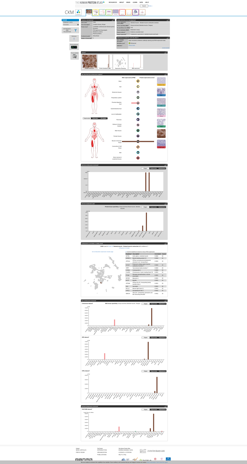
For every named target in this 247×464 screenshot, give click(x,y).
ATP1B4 (128, 283)
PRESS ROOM (80, 452)
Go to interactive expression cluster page (102, 251)
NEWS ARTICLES (81, 450)
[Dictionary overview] (74, 39)
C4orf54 (128, 272)
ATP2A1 (128, 261)
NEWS (128, 2)
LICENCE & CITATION (125, 452)
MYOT (127, 280)
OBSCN (128, 293)
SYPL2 (127, 290)
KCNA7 (128, 265)
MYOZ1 (128, 278)
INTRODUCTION (102, 450)
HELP (147, 2)
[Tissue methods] (74, 56)
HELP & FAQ (122, 454)
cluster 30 (110, 246)
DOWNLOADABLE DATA (126, 450)
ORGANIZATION (102, 452)
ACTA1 (127, 256)
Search (144, 6)
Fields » (150, 6)
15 (126, 251)
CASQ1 (128, 270)
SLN (127, 286)
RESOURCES (113, 2)
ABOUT (121, 2)
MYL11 (127, 288)
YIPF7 (127, 268)
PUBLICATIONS (102, 454)
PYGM (127, 275)
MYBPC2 (128, 258)
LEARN (135, 2)
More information (151, 462)
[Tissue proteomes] (74, 47)
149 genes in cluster (124, 248)
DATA (141, 2)
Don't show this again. (162, 462)
